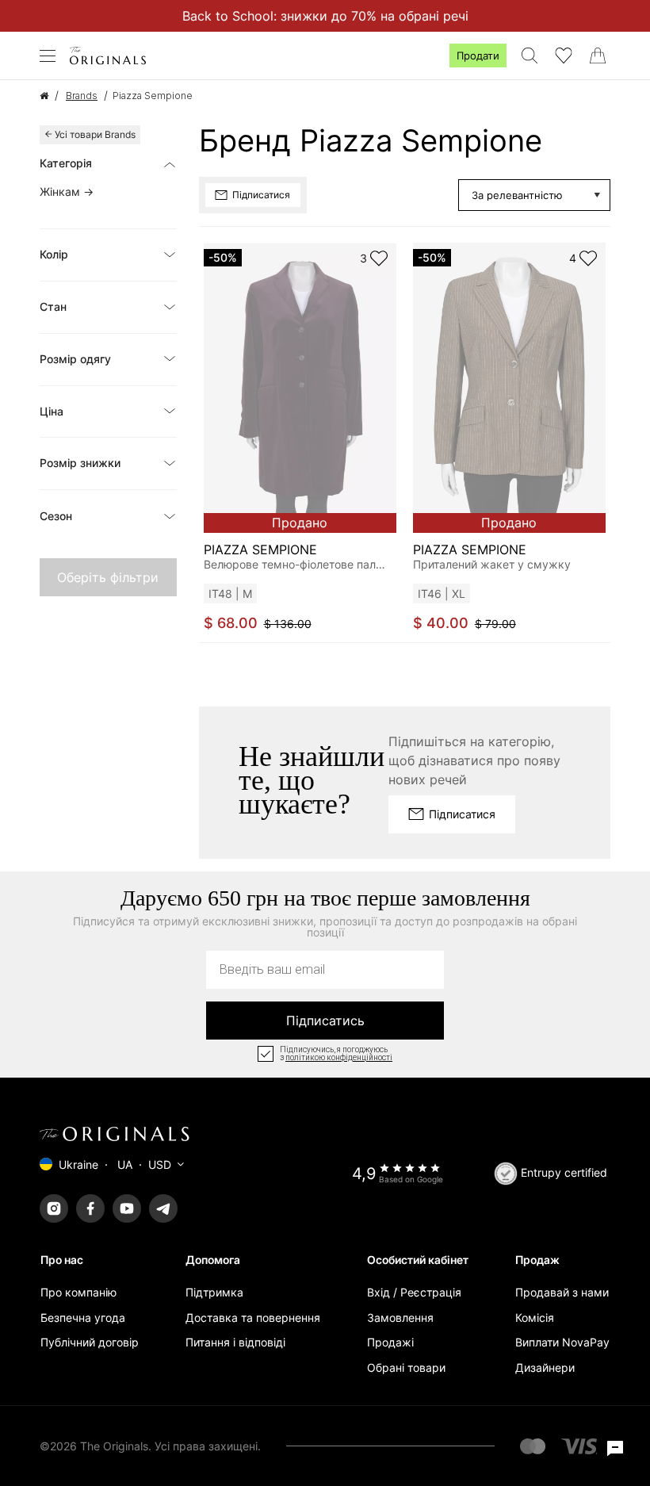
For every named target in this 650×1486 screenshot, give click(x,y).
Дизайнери (545, 1367)
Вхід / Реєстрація (414, 1292)
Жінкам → (67, 191)
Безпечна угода (82, 1317)
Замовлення (400, 1317)
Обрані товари (406, 1367)
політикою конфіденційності (338, 1058)
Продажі (390, 1342)
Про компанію (78, 1292)
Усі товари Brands (95, 134)
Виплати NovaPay (562, 1342)
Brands (82, 95)
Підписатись (325, 1020)
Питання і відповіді (235, 1342)
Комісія (534, 1317)
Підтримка (214, 1292)
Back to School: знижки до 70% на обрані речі (325, 16)
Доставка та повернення (252, 1317)
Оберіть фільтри (108, 577)
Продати (478, 55)
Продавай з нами (562, 1292)
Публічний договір (89, 1342)
